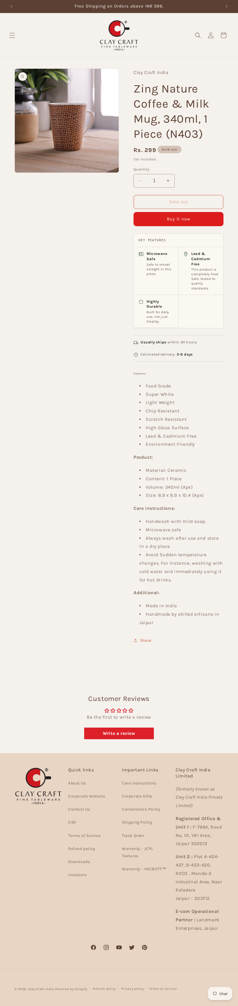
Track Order (133, 835)
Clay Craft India (41, 989)
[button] (12, 35)
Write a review (119, 733)
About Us (77, 783)
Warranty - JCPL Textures (138, 852)
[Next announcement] (226, 6)
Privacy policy (132, 989)
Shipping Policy (137, 822)
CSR (72, 822)
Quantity (141, 169)
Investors (77, 874)
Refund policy (81, 848)
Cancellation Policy (141, 809)
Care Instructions (139, 783)
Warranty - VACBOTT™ (144, 869)
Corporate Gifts (137, 796)
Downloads (79, 861)
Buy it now (178, 219)
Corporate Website (86, 796)
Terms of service (163, 989)
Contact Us (79, 809)
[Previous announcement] (11, 6)
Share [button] (146, 640)
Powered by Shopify (71, 989)
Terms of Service (84, 835)
